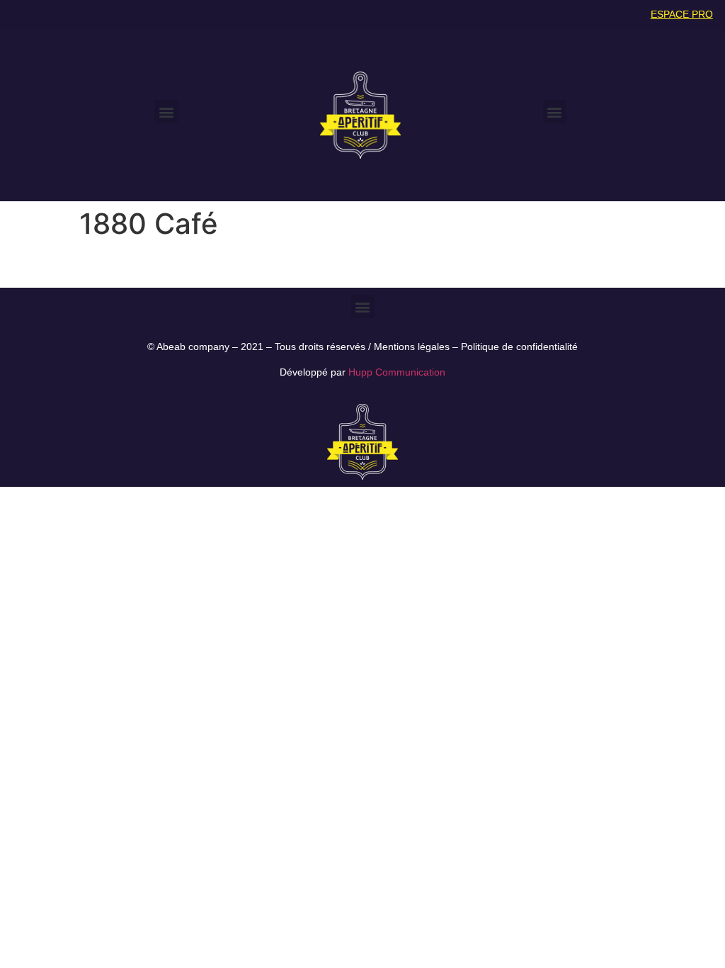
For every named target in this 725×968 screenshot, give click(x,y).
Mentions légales (412, 346)
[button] (166, 111)
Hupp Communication (396, 372)
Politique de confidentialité (519, 346)
